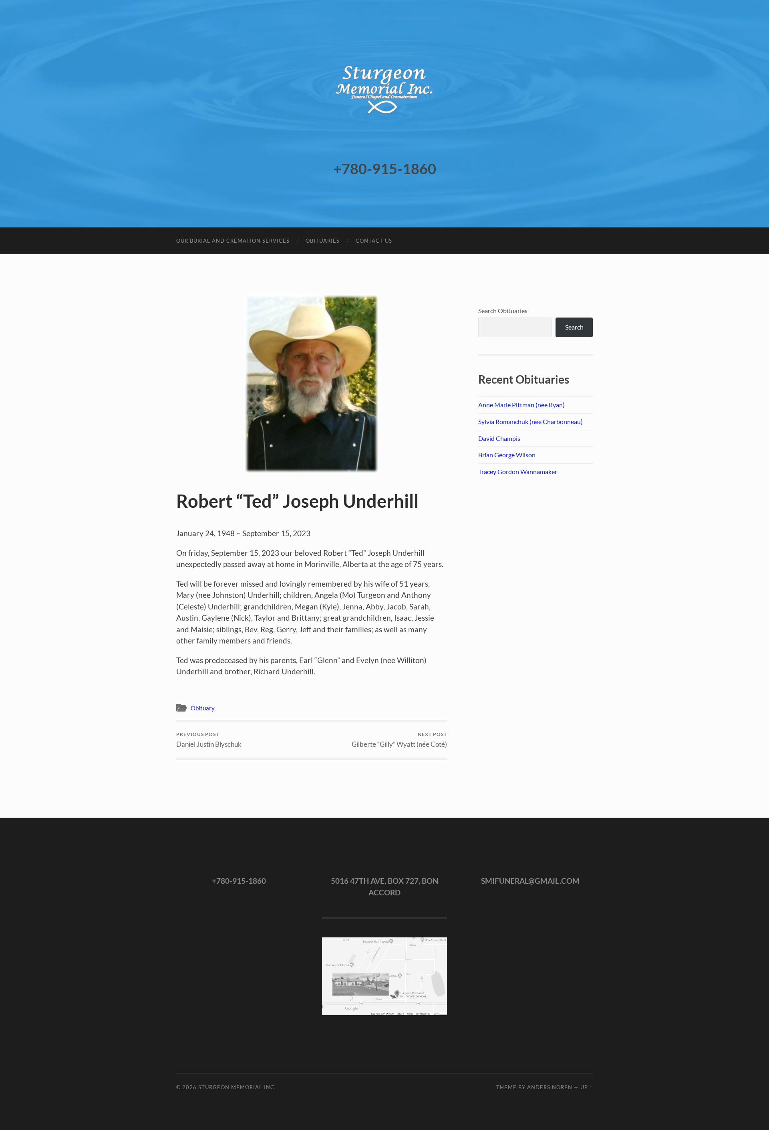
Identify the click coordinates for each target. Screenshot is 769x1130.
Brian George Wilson (506, 454)
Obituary (203, 708)
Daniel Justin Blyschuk (209, 739)
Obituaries (323, 240)
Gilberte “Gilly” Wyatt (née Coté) (399, 739)
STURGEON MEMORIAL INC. (237, 1087)
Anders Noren (549, 1087)
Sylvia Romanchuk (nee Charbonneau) (530, 421)
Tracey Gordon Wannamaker (517, 471)
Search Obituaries (502, 310)
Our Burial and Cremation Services (233, 240)
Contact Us (374, 240)
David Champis (499, 438)
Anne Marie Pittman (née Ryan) (521, 404)
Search (574, 327)
